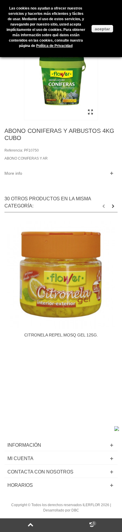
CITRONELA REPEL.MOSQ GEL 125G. (61, 335)
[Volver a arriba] (30, 525)
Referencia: (13, 150)
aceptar (102, 28)
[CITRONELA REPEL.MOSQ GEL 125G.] (61, 275)
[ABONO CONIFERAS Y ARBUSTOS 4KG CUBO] (90, 112)
